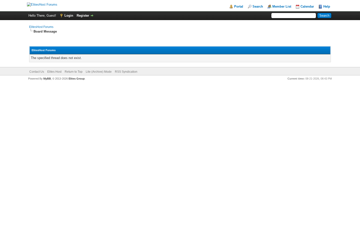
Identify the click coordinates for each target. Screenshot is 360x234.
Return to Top (74, 71)
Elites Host (54, 71)
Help (326, 6)
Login (68, 15)
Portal (238, 6)
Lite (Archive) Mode (99, 71)
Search (257, 6)
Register (83, 15)
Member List (281, 6)
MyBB (47, 78)
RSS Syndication (126, 71)
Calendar (307, 6)
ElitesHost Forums (41, 27)
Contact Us (36, 71)
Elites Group (77, 78)
